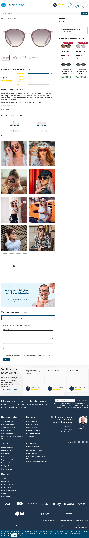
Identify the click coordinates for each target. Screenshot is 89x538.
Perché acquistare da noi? (9, 490)
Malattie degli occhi (32, 453)
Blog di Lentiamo (6, 487)
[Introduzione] (2, 18)
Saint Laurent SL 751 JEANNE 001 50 (66, 70)
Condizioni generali (7, 433)
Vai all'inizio (16, 526)
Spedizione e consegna (8, 427)
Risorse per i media (7, 484)
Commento (6, 329)
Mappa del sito (5, 496)
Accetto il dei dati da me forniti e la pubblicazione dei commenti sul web (28, 355)
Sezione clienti (30, 436)
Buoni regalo (5, 454)
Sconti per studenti (6, 466)
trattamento (14, 355)
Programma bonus (6, 451)
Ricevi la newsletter (81, 400)
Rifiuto (21, 536)
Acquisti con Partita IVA (33, 430)
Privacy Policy (68, 533)
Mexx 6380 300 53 (81, 51)
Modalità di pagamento (8, 424)
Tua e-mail (6, 349)
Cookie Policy (74, 531)
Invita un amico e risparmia (9, 457)
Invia (6, 360)
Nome (5, 342)
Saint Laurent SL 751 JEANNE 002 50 (81, 70)
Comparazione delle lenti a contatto (36, 461)
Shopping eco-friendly (7, 469)
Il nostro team (5, 481)
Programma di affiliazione (9, 460)
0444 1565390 (68, 429)
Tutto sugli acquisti (7, 421)
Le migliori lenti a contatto (34, 450)
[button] (6, 57)
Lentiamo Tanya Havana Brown (66, 52)
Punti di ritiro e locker (7, 430)
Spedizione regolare (7, 447)
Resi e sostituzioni (31, 421)
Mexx (15, 18)
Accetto (14, 536)
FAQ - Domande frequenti (33, 433)
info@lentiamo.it (68, 432)
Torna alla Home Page (6, 526)
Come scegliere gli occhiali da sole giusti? (17, 300)
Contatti (3, 493)
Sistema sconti (5, 463)
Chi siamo (4, 478)
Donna (9, 18)
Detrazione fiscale (31, 427)
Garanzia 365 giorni (32, 424)
